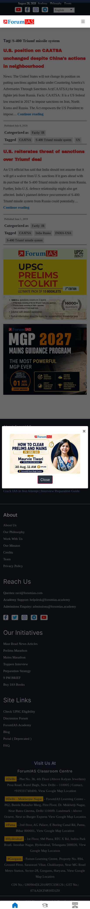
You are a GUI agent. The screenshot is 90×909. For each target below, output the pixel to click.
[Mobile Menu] (82, 21)
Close (45, 479)
